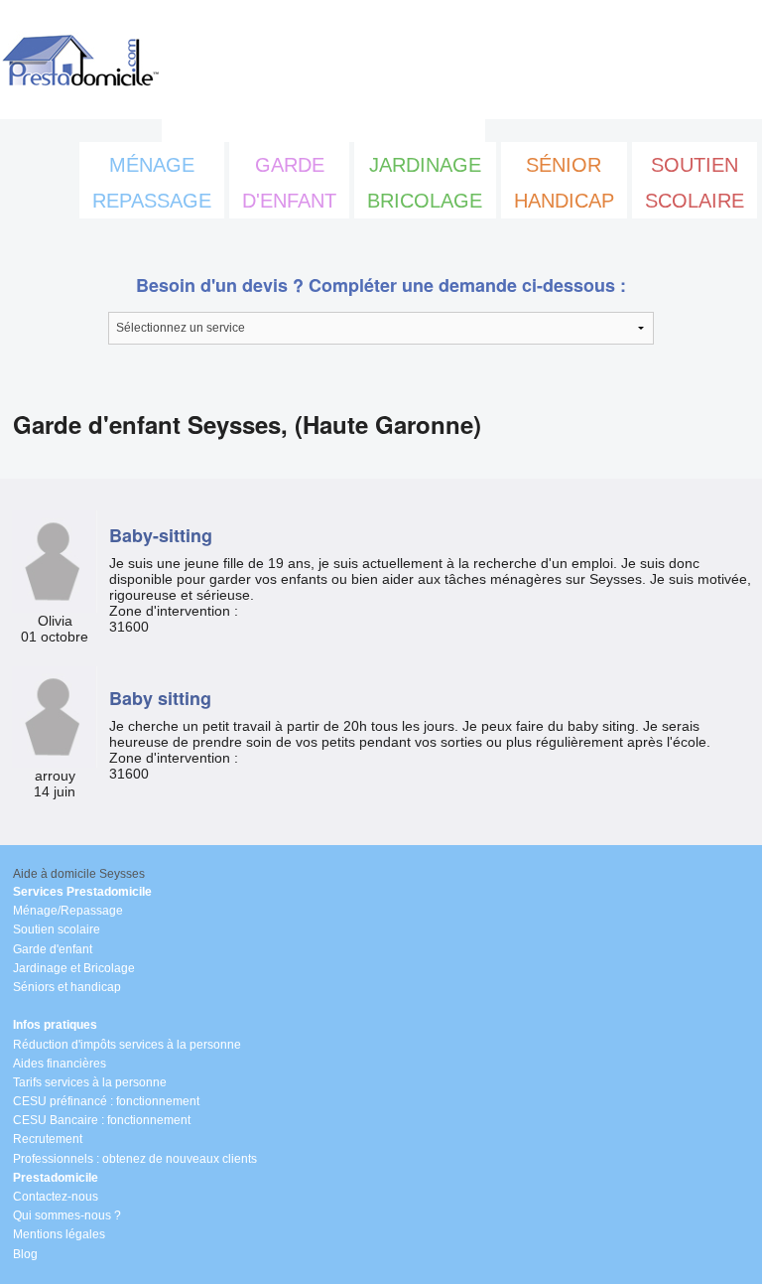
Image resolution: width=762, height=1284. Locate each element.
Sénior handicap (564, 183)
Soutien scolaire (694, 183)
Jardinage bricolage (424, 183)
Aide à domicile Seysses (79, 874)
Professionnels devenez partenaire (377, 83)
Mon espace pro (264, 43)
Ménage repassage (151, 183)
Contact (425, 43)
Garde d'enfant (289, 183)
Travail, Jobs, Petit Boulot (323, 124)
